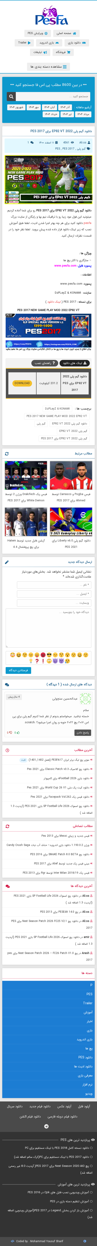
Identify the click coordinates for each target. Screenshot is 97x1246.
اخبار (89, 1021)
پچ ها (88, 1048)
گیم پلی (81, 149)
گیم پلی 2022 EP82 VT (73, 431)
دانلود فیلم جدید (40, 1106)
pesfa (87, 223)
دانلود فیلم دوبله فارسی (62, 1116)
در (53, 899)
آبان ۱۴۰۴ (49, 107)
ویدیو (88, 1093)
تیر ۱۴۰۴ (67, 114)
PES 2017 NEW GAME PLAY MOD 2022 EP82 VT (57, 416)
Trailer (87, 1003)
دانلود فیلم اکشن (30, 1116)
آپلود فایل (84, 1106)
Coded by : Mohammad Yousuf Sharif (39, 1241)
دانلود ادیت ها (83, 1066)
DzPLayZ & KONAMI (57, 409)
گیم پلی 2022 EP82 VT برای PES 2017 (64, 438)
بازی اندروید (84, 1039)
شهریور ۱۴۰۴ (16, 107)
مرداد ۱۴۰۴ (83, 114)
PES (57, 149)
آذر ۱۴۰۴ (65, 107)
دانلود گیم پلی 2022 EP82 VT (69, 423)
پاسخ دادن (83, 732)
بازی (89, 1030)
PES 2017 (68, 149)
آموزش (88, 1012)
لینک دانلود (54, 301)
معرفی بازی (85, 1075)
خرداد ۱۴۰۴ (51, 114)
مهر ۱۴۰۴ (34, 107)
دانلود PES (85, 1057)
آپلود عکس (64, 1106)
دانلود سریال (15, 1106)
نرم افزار (87, 1084)
